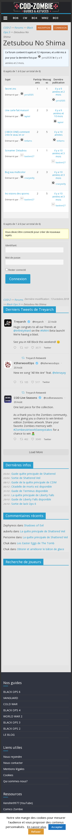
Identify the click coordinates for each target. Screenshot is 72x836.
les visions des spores (17, 193)
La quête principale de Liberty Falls (32, 495)
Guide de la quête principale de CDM (33, 482)
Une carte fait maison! (17, 110)
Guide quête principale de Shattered (33, 474)
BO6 (15, 18)
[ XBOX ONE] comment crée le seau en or (17, 133)
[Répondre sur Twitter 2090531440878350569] (15, 382)
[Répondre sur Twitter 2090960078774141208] (15, 347)
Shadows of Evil (34, 525)
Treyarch (20, 321)
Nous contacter (13, 763)
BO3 (55, 18)
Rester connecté (17, 270)
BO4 (34, 18)
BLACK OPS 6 (11, 692)
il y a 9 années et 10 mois (58, 113)
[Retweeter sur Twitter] (23, 357)
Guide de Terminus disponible (29, 491)
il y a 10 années (58, 133)
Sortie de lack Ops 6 (23, 504)
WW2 (45, 18)
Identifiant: (11, 245)
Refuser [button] (36, 831)
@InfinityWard (22, 330)
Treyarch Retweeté (36, 358)
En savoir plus (36, 827)
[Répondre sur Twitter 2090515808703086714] (15, 439)
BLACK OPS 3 (11, 722)
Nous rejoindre (12, 757)
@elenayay (59, 372)
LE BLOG (9, 734)
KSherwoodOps (24, 363)
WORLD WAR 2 (12, 716)
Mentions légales (13, 769)
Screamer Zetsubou (15, 150)
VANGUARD (10, 698)
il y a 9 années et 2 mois (58, 91)
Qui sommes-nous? (15, 781)
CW (25, 18)
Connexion (17, 278)
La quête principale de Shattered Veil (42, 531)
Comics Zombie (13, 809)
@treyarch (38, 321)
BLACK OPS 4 (11, 710)
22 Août (52, 321)
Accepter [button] (57, 827)
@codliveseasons (53, 398)
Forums (18, 27)
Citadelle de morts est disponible (31, 486)
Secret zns (10, 88)
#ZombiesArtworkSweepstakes (32, 429)
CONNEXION (60, 27)
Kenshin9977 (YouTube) (18, 803)
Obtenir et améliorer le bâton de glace (40, 549)
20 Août (18, 367)
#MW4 (44, 330)
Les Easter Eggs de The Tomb (35, 543)
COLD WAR (10, 704)
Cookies (8, 775)
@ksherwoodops (50, 363)
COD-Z (7, 27)
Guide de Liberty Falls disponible (31, 499)
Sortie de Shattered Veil (25, 478)
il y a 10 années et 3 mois (58, 153)
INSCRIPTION (44, 27)
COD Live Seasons (25, 398)
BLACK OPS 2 (11, 728)
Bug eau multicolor (15, 172)
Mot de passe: (13, 257)
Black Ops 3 (13, 304)
